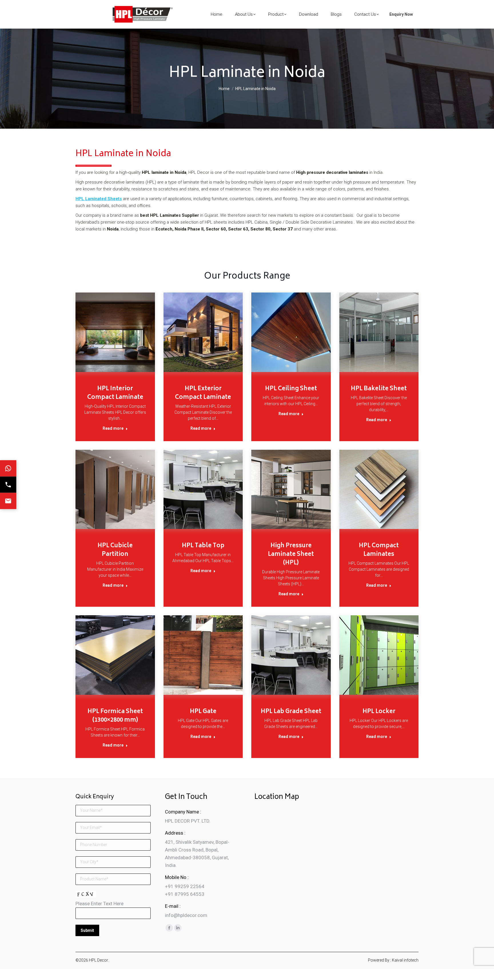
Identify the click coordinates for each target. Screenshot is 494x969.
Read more (113, 428)
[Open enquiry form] (8, 501)
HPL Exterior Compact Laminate (203, 393)
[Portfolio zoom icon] (108, 331)
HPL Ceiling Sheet (291, 389)
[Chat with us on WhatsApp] (8, 468)
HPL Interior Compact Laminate (115, 393)
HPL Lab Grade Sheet (291, 712)
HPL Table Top (203, 546)
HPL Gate (203, 712)
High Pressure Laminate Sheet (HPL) (291, 554)
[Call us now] (8, 484)
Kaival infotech (405, 960)
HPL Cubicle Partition (115, 550)
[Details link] (121, 331)
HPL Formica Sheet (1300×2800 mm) (115, 716)
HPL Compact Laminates (379, 550)
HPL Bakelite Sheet (379, 389)
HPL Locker (378, 712)
